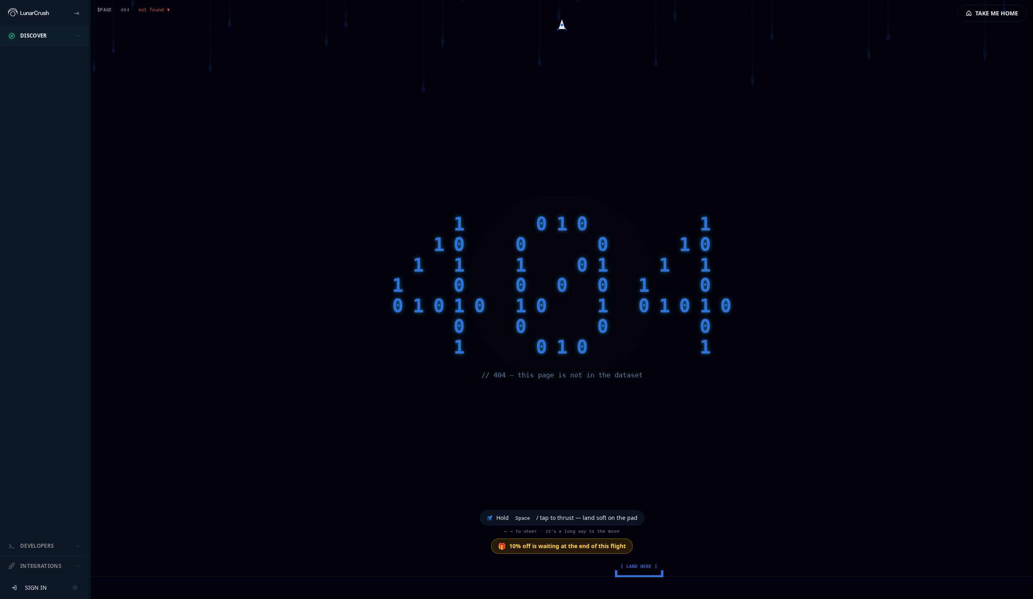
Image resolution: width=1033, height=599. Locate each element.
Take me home (996, 13)
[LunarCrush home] (28, 13)
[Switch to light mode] (75, 587)
